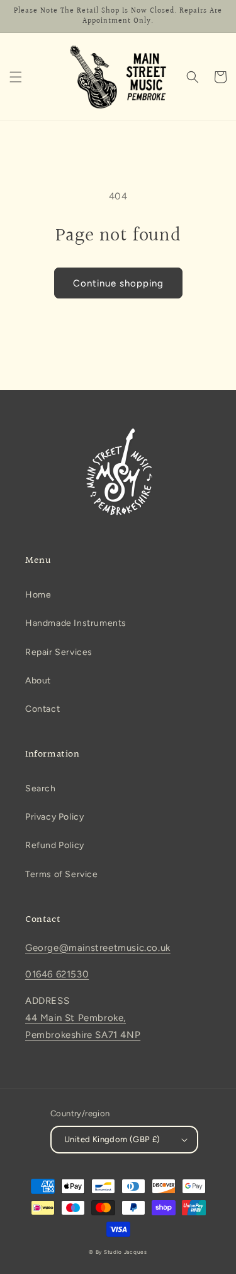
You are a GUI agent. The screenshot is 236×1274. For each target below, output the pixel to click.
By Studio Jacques (120, 1252)
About (38, 680)
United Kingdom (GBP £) (112, 1139)
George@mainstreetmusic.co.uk (98, 947)
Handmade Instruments (75, 623)
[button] (16, 77)
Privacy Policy (54, 816)
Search (40, 788)
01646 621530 (57, 974)
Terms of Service (61, 874)
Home (38, 594)
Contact (42, 709)
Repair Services (59, 652)
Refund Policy (54, 845)
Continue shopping (118, 283)
